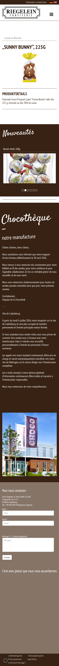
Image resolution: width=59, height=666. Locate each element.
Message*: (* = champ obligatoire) (14, 536)
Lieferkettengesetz (15, 655)
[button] (5, 660)
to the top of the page (16, 662)
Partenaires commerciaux (36, 2)
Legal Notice (32, 659)
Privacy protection (14, 659)
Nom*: (4, 509)
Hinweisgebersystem (36, 655)
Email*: (4, 519)
